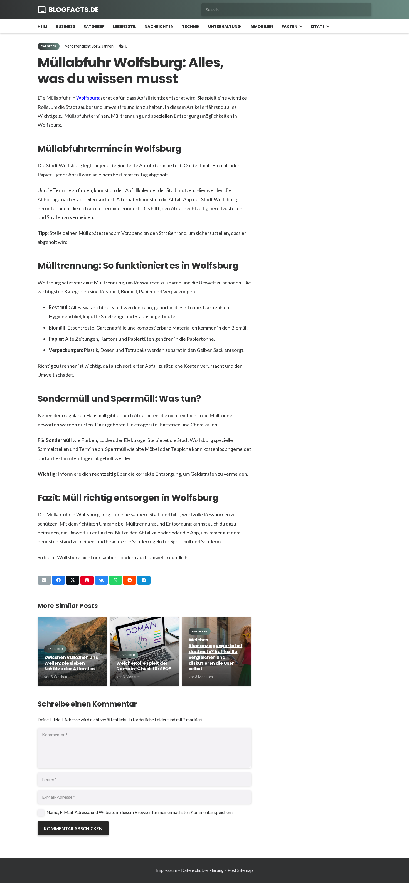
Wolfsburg (88, 98)
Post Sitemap (240, 870)
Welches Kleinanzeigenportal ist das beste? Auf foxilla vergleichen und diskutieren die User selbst (216, 654)
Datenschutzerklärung (202, 870)
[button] (299, 26)
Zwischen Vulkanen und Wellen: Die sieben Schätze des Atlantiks (71, 663)
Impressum (166, 870)
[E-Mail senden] (44, 580)
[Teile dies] (58, 580)
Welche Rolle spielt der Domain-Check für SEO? (143, 666)
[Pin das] (87, 580)
